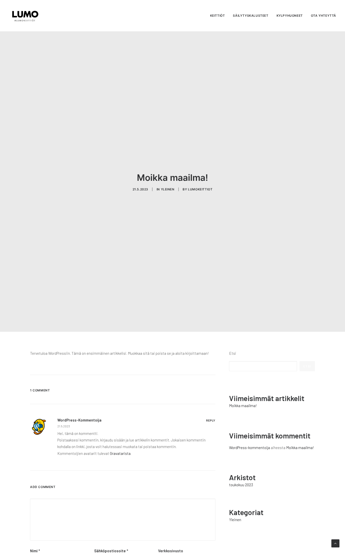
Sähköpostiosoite (111, 550)
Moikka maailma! (300, 447)
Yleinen (168, 189)
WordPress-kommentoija (79, 420)
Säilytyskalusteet (250, 15)
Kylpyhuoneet (290, 15)
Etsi (232, 353)
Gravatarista (120, 453)
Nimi (35, 550)
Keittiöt (217, 15)
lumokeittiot (200, 189)
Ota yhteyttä (323, 15)
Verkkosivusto (170, 550)
